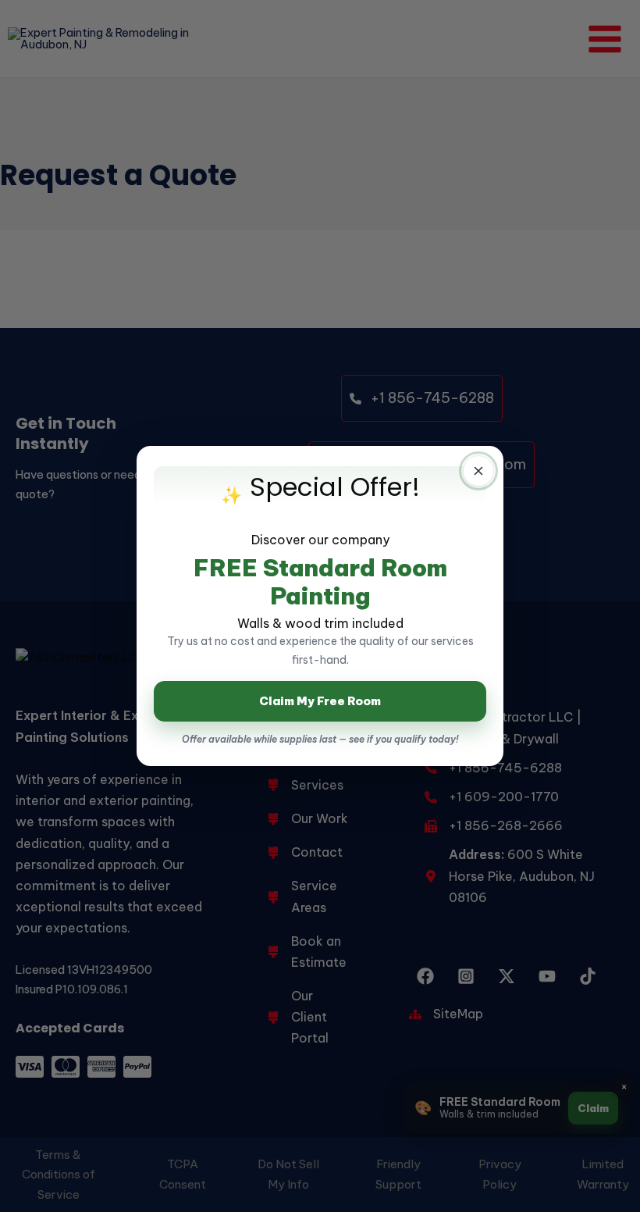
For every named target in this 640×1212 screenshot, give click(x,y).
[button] (478, 471)
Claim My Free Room (320, 700)
